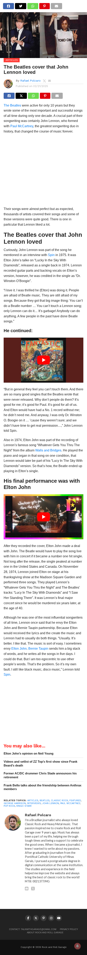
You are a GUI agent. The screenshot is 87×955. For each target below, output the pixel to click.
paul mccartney (70, 803)
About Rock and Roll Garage (45, 932)
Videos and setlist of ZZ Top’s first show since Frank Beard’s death (40, 763)
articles (32, 800)
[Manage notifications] (77, 946)
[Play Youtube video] (43, 360)
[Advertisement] (43, 171)
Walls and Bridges (48, 450)
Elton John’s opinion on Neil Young (28, 753)
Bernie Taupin (38, 648)
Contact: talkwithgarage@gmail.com (32, 929)
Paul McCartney (21, 126)
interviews (34, 803)
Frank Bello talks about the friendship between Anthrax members (42, 787)
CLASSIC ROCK (59, 800)
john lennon (50, 803)
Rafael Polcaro (30, 80)
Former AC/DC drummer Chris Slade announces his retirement (40, 775)
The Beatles (12, 105)
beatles (45, 800)
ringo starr (24, 806)
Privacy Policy (69, 929)
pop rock (9, 806)
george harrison (15, 803)
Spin (51, 255)
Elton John (19, 648)
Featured (75, 800)
